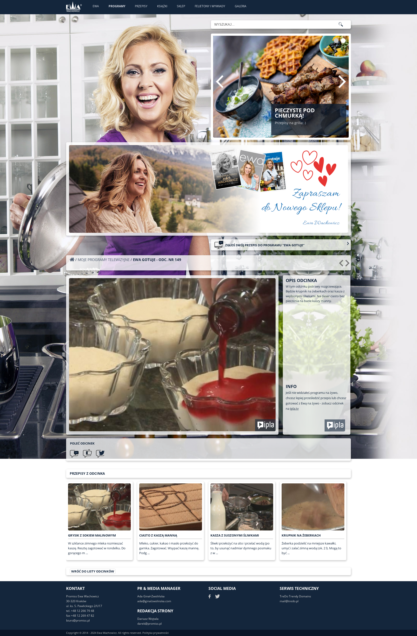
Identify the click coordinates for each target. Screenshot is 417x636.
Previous (219, 81)
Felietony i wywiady (210, 6)
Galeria (240, 6)
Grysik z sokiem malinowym (92, 535)
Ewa (96, 6)
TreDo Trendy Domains (295, 596)
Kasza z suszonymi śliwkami (234, 535)
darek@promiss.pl (149, 624)
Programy (117, 6)
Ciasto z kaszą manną (158, 535)
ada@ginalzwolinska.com (154, 601)
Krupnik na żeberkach (301, 535)
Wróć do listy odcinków (92, 571)
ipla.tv (294, 408)
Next (342, 81)
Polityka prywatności (155, 633)
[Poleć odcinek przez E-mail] (74, 453)
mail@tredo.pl (289, 601)
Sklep (181, 6)
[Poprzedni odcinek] (342, 265)
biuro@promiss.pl (78, 620)
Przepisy (141, 6)
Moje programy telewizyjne (104, 259)
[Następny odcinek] (348, 265)
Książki (162, 6)
